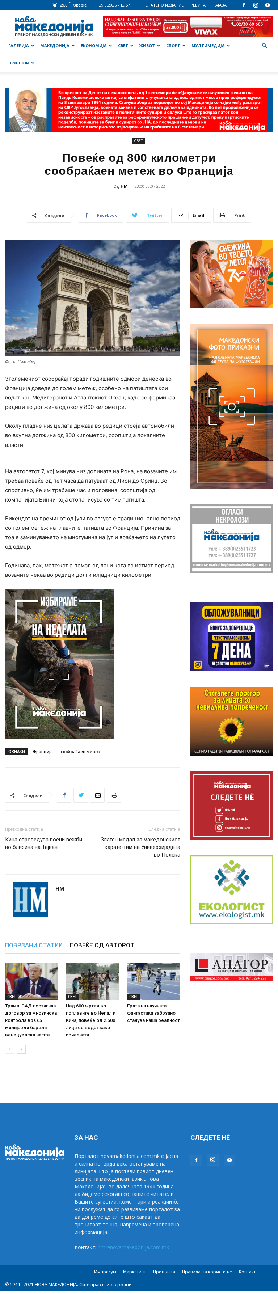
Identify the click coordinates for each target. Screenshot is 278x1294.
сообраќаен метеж (80, 751)
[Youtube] (267, 5)
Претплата (164, 1272)
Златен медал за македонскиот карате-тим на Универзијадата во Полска (140, 847)
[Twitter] (80, 795)
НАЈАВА (219, 5)
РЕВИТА (198, 5)
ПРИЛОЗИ (18, 62)
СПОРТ (173, 45)
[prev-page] (9, 1049)
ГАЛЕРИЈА (18, 45)
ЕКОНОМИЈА (94, 45)
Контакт (247, 1272)
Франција (43, 751)
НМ (124, 186)
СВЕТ (123, 45)
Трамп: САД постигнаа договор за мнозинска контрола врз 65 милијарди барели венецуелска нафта (31, 1020)
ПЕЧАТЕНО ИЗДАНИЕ (163, 5)
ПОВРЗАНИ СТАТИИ (34, 945)
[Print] (114, 795)
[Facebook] (243, 5)
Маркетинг (134, 1272)
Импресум (105, 1272)
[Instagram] (255, 5)
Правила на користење (207, 1272)
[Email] (97, 795)
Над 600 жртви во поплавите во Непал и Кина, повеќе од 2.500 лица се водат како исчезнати (90, 1020)
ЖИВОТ (147, 45)
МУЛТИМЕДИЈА (208, 45)
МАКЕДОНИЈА (55, 45)
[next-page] (21, 1049)
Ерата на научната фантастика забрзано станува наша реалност (153, 1013)
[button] (264, 45)
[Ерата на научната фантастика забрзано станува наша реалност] (153, 981)
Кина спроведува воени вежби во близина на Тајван (43, 843)
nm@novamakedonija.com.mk (133, 1247)
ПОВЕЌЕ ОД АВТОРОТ (102, 945)
